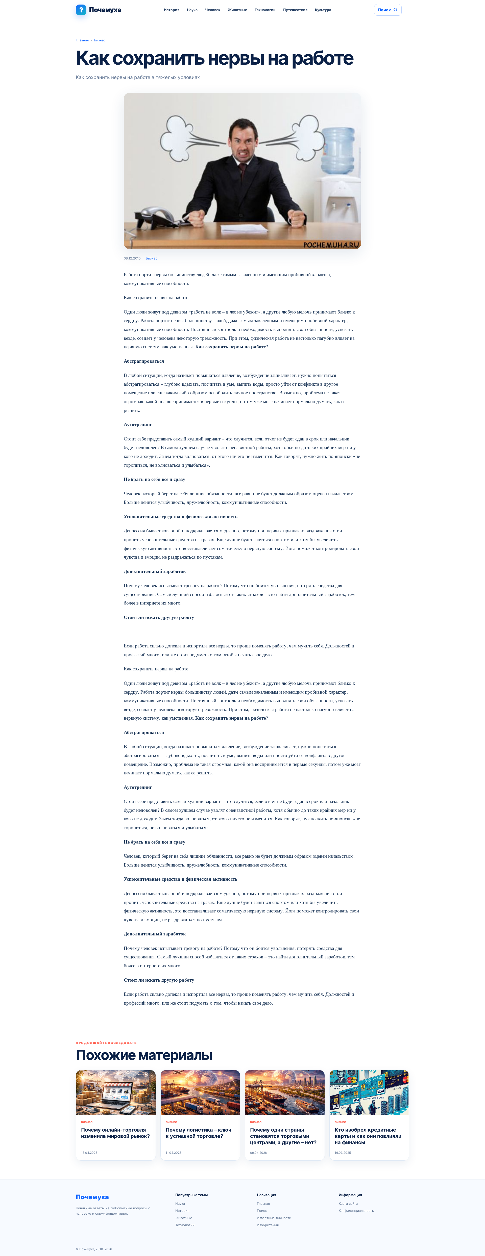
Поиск (262, 1211)
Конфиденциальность (356, 1211)
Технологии (265, 10)
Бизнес (100, 40)
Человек (212, 10)
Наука (192, 10)
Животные (237, 10)
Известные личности (274, 1218)
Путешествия (295, 10)
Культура (323, 10)
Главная (82, 40)
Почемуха (92, 1197)
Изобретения (268, 1225)
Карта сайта (348, 1203)
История (171, 10)
